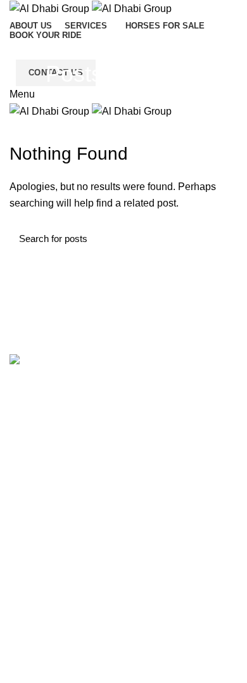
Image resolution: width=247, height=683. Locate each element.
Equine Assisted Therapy (59, 580)
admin (170, 74)
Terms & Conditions (48, 663)
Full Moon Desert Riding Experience (82, 558)
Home (117, 99)
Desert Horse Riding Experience (74, 536)
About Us (28, 619)
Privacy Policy (37, 641)
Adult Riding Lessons (52, 492)
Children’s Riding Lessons (61, 470)
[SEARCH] (220, 238)
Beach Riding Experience (60, 514)
